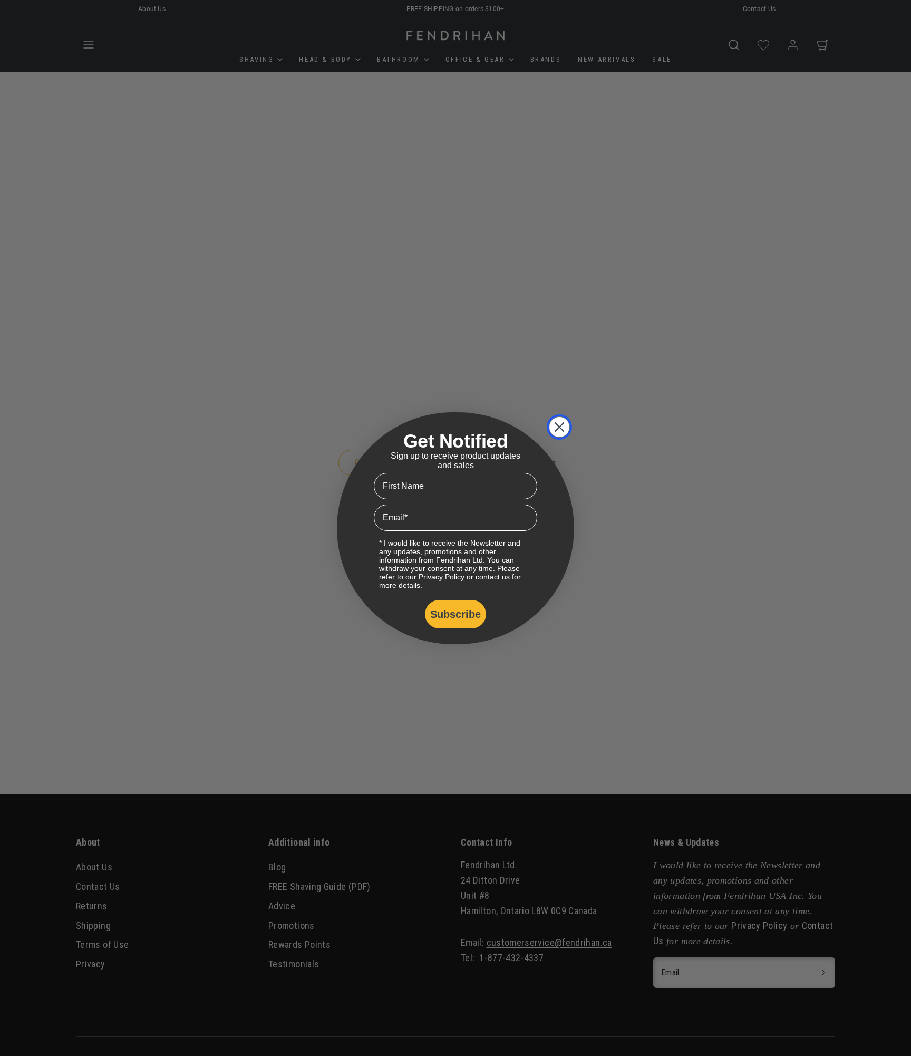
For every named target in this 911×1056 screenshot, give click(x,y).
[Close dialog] (559, 427)
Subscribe (455, 614)
